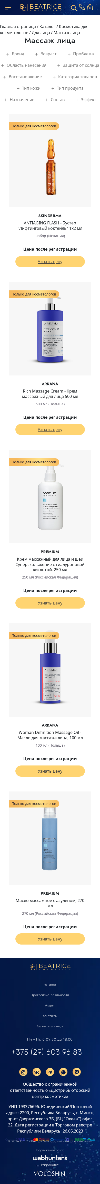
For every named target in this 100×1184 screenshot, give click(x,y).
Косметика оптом (50, 1026)
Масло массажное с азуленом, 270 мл (50, 903)
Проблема (83, 54)
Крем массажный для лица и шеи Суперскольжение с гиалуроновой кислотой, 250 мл (50, 564)
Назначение (22, 99)
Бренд (18, 54)
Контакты (50, 1016)
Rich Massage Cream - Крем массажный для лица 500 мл (50, 393)
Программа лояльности (50, 995)
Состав (58, 99)
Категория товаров (77, 76)
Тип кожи (31, 88)
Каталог (50, 984)
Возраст (49, 54)
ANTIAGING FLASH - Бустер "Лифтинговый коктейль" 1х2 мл (50, 225)
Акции (50, 1005)
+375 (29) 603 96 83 (47, 1052)
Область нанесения (26, 65)
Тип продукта (70, 88)
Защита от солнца (81, 65)
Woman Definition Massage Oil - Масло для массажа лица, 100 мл (50, 735)
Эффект (88, 99)
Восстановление (25, 76)
